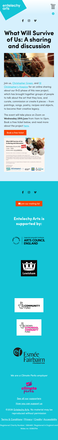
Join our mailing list (30, 203)
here (26, 125)
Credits (38, 419)
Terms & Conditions (11, 419)
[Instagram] (29, 21)
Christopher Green (22, 83)
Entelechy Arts (21, 409)
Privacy (28, 419)
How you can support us (29, 403)
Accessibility (50, 419)
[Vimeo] (35, 21)
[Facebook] (23, 21)
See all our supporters (29, 398)
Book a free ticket (15, 132)
